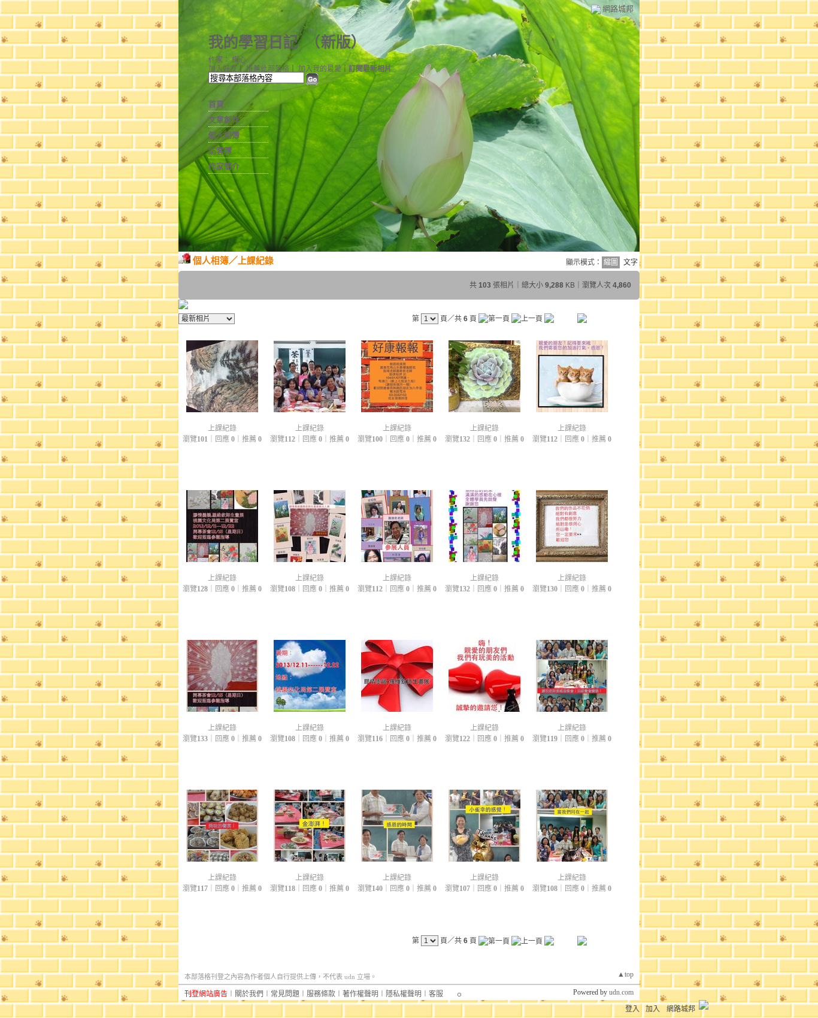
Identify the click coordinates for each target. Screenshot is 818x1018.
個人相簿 (224, 135)
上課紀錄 (256, 260)
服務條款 (321, 994)
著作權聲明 (360, 994)
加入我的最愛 (319, 69)
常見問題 (285, 994)
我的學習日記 (253, 42)
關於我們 (249, 994)
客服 (436, 994)
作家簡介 (224, 166)
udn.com (621, 992)
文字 (630, 262)
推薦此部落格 (267, 69)
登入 (632, 1009)
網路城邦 (618, 8)
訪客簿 (220, 150)
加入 (653, 1009)
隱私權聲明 (404, 994)
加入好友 (222, 69)
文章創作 (224, 119)
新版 (336, 42)
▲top (625, 974)
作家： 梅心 (227, 60)
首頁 (216, 103)
